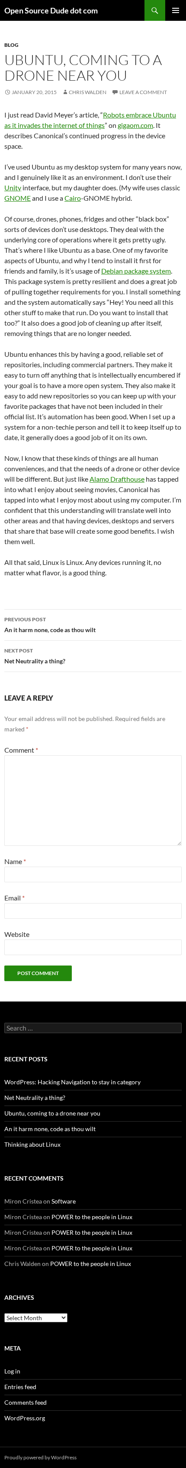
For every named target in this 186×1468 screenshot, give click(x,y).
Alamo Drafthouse (117, 479)
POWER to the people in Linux (91, 1216)
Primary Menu (175, 10)
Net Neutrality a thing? (34, 656)
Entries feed (20, 1386)
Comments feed (25, 1402)
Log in (12, 1371)
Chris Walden (87, 92)
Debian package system (136, 271)
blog (11, 45)
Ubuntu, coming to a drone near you (52, 1113)
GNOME (17, 198)
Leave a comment (143, 92)
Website (16, 934)
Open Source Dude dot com (51, 10)
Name (15, 861)
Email (14, 898)
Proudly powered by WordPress (40, 1457)
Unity (12, 187)
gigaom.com (135, 125)
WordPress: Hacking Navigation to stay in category (72, 1082)
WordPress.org (24, 1418)
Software (63, 1201)
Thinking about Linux (32, 1144)
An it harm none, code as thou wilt (50, 624)
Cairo (72, 198)
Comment (21, 750)
